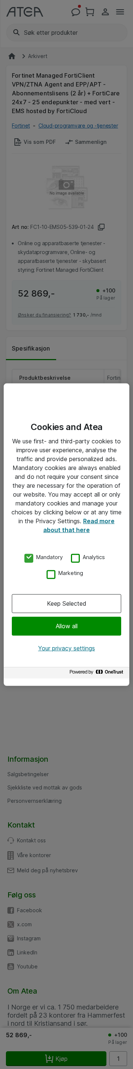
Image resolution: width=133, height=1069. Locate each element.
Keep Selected (66, 603)
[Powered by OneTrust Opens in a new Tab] (97, 674)
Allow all (67, 626)
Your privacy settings (66, 648)
